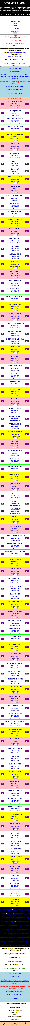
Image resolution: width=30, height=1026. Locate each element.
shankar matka (9, 908)
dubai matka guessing (22, 940)
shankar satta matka (20, 921)
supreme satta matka (8, 934)
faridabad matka (10, 913)
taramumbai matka (16, 912)
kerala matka (3, 908)
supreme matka (11, 917)
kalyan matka (14, 918)
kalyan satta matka (22, 936)
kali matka (20, 908)
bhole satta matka (14, 936)
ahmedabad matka (18, 917)
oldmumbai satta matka (21, 938)
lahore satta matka (16, 930)
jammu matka (3, 918)
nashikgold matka (11, 920)
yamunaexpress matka (5, 914)
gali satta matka (22, 922)
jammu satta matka (7, 936)
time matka (15, 909)
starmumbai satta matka (9, 933)
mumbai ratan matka (14, 945)
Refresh (15, 25)
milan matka (18, 914)
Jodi (3, 103)
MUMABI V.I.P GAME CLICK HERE (15, 44)
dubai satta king (15, 940)
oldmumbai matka (26, 920)
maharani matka (16, 910)
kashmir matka (27, 918)
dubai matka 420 (9, 941)
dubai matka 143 (23, 941)
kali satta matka (6, 922)
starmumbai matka (20, 916)
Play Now (15, 107)
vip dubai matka (16, 941)
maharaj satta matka (4, 925)
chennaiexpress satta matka (12, 929)
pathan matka (20, 909)
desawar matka (23, 910)
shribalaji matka (26, 908)
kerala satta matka (11, 921)
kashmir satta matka (9, 937)
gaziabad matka (3, 913)
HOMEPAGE (15, 1019)
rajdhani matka (6, 916)
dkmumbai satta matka (18, 937)
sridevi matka (15, 908)
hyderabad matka (4, 917)
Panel (27, 103)
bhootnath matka (26, 913)
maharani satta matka (21, 925)
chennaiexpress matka (18, 913)
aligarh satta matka (18, 933)
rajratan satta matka (10, 932)
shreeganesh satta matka (19, 926)
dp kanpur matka (18, 944)
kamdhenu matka (25, 917)
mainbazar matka (18, 920)
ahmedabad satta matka (17, 934)
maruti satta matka (25, 924)
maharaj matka (3, 910)
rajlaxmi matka (13, 916)
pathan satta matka (17, 924)
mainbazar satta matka (11, 938)
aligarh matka (27, 916)
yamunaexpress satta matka (6, 930)
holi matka (23, 914)
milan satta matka (23, 930)
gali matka (3, 909)
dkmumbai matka (3, 920)
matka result (17, 942)
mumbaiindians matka (24, 912)
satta (10, 940)
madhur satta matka (13, 925)
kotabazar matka (4, 921)
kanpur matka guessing (10, 942)
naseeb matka (23, 945)
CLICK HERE (15, 45)
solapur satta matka (10, 926)
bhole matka (8, 918)
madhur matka (10, 910)
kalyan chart (12, 944)
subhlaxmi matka (9, 909)
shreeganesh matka (7, 912)
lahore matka (12, 914)
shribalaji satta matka (14, 922)
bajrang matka (20, 918)
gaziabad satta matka (21, 928)
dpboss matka (23, 942)
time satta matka (9, 924)
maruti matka (26, 909)
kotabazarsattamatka (5, 940)
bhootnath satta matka (23, 929)
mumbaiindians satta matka (10, 928)
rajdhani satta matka (19, 932)
